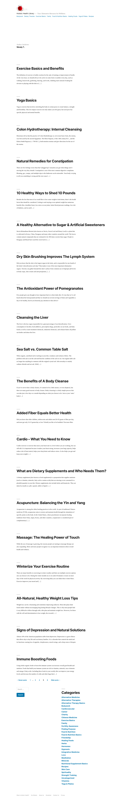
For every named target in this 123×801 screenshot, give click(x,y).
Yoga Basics (27, 100)
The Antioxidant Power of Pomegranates (50, 288)
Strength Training (69, 775)
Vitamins (65, 781)
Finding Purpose (69, 729)
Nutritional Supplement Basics (75, 764)
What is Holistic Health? (23, 795)
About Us (41, 795)
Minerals (65, 761)
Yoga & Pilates (83, 16)
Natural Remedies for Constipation (45, 161)
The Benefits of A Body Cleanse (42, 381)
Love (64, 755)
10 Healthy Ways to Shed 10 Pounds (46, 193)
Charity (65, 714)
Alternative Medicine (71, 697)
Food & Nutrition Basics (59, 16)
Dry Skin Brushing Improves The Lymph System (55, 256)
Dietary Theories (29, 16)
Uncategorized (68, 778)
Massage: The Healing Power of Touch (48, 537)
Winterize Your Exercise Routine (43, 566)
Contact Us (56, 795)
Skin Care (66, 769)
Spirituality (66, 772)
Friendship (66, 738)
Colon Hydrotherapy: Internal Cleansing (49, 129)
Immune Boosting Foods (36, 659)
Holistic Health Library (25, 13)
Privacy (63, 795)
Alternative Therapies (71, 700)
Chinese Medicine (69, 717)
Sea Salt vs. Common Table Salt (42, 349)
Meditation (66, 758)
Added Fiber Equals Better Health (44, 413)
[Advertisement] (61, 28)
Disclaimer (48, 795)
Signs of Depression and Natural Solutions (51, 630)
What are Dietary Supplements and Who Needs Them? (61, 471)
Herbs (64, 743)
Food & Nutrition (68, 732)
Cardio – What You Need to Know (43, 439)
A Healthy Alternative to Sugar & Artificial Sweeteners (61, 225)
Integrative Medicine (71, 752)
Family (49, 16)
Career (64, 712)
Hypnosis (66, 749)
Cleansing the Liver (32, 317)
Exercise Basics (41, 16)
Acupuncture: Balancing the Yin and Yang (51, 503)
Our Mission (34, 795)
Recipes (91, 16)
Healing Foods (72, 16)
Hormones (66, 746)
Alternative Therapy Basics (73, 703)
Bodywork (20, 16)
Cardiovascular (68, 709)
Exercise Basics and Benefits (40, 68)
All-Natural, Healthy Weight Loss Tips (47, 598)
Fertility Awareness (70, 726)
